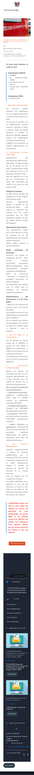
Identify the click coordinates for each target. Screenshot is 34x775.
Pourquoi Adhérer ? (14, 613)
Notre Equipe (12, 617)
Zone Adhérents (13, 621)
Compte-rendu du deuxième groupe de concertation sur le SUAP (16, 41)
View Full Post (12, 674)
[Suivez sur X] (24, 754)
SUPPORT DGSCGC (17, 543)
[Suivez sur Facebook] (27, 754)
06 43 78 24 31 (17, 743)
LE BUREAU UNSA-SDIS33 (13, 48)
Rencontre (23, 56)
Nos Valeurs (11, 604)
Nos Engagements (14, 609)
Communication (14, 56)
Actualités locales (10, 54)
